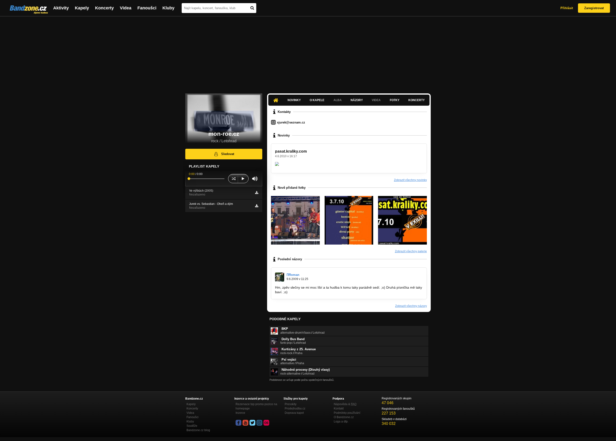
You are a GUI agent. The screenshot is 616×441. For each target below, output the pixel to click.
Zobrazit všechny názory (411, 306)
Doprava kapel (294, 413)
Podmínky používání (347, 413)
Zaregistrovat (594, 8)
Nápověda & (345, 404)
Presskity (290, 404)
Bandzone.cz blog (198, 430)
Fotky (394, 100)
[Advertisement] (308, 52)
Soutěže (191, 426)
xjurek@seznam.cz (291, 122)
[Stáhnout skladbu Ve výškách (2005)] (256, 192)
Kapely (82, 8)
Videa (125, 8)
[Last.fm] (266, 423)
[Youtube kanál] (245, 423)
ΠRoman (293, 275)
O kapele (317, 100)
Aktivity (61, 8)
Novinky (294, 100)
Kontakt (339, 408)
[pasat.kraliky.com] (349, 220)
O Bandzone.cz (344, 417)
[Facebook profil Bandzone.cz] (238, 423)
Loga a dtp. (341, 421)
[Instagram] (259, 423)
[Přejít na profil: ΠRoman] (279, 277)
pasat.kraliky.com (291, 151)
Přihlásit (566, 8)
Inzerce (240, 413)
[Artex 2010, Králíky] (295, 220)
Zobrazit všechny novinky (410, 180)
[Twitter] (252, 423)
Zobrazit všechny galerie (411, 251)
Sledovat (227, 154)
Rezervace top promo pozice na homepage (256, 406)
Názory (357, 100)
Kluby (168, 8)
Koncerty (104, 8)
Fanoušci (146, 8)
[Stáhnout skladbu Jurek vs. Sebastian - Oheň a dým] (256, 206)
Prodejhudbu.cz (295, 408)
